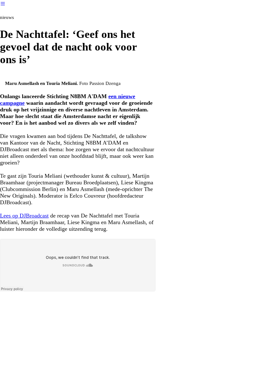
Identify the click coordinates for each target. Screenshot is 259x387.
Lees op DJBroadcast (24, 215)
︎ (3, 4)
